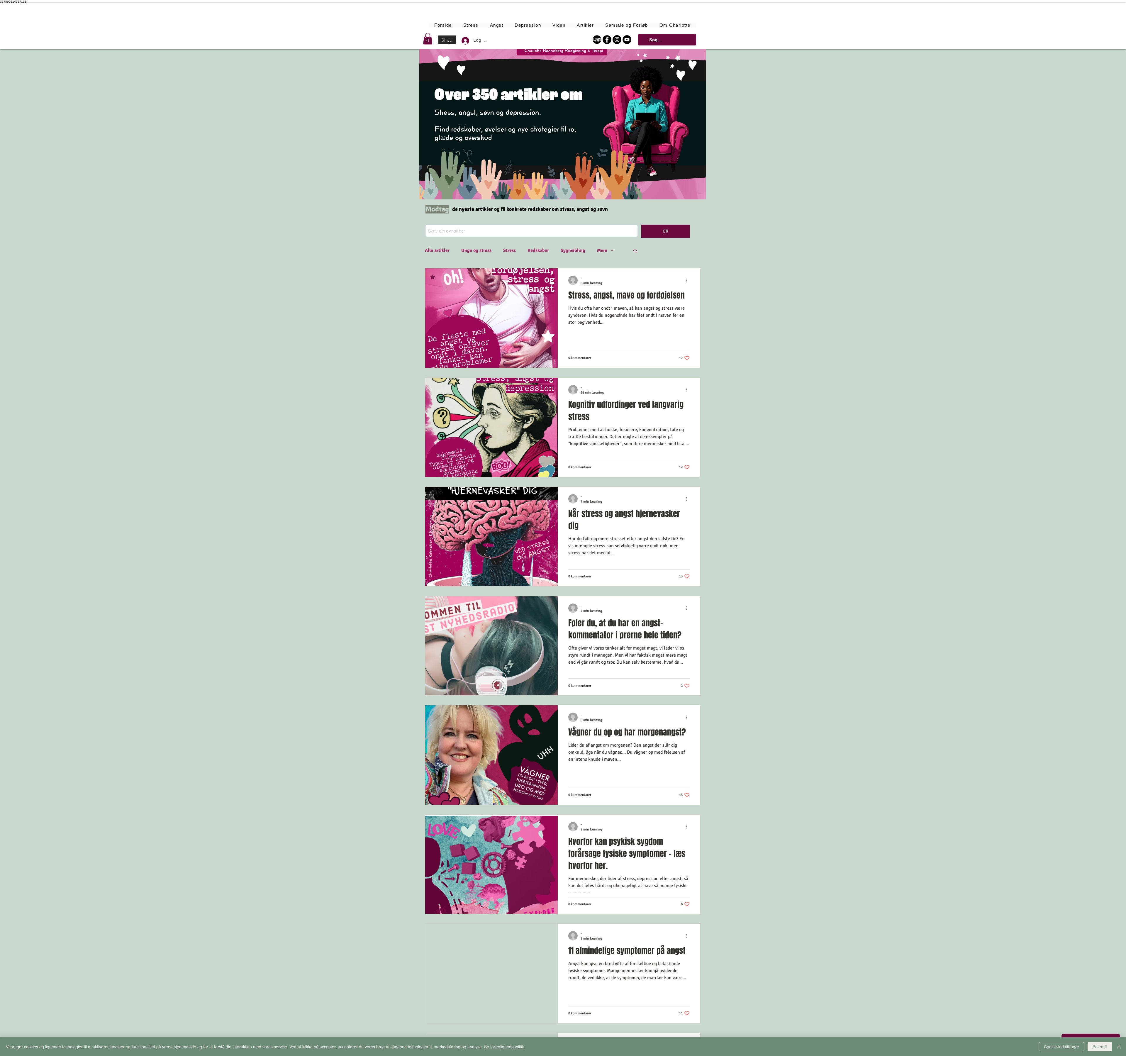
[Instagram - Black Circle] (617, 39)
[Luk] (1118, 1046)
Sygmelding (573, 250)
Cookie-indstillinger (1061, 1047)
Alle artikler (437, 250)
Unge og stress (476, 250)
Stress (509, 250)
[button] (428, 38)
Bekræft (1100, 1047)
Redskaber (538, 250)
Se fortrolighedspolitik (504, 1047)
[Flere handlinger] (688, 280)
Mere (602, 250)
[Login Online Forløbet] (597, 39)
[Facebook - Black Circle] (607, 39)
